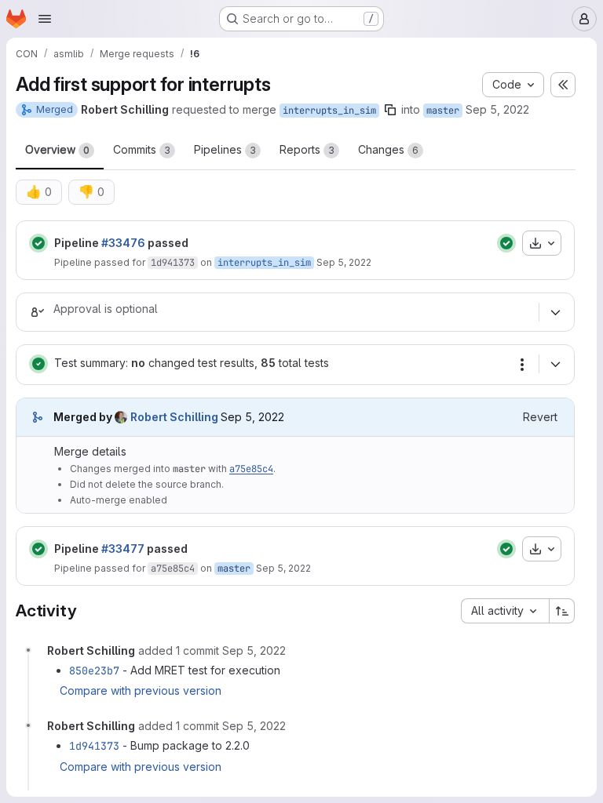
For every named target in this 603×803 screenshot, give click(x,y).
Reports (307, 149)
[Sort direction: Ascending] (562, 610)
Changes (388, 149)
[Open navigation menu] (44, 18)
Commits (141, 149)
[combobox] (505, 610)
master (442, 110)
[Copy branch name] (390, 109)
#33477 (122, 548)
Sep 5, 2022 (497, 109)
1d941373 (173, 262)
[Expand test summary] (555, 363)
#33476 (123, 242)
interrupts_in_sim (329, 110)
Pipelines (225, 149)
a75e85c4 (251, 469)
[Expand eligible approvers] (555, 312)
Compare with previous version (140, 690)
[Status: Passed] (38, 243)
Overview (57, 149)
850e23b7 (94, 670)
